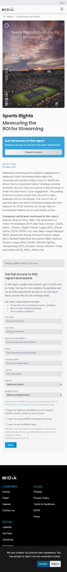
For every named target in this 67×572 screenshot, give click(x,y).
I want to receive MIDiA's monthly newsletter (29, 419)
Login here (33, 263)
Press (37, 516)
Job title (8, 370)
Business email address (15, 338)
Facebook (7, 539)
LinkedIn (7, 527)
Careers (6, 504)
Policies (38, 491)
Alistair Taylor (9, 164)
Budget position (11, 391)
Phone (7, 349)
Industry (8, 380)
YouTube (7, 533)
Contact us (8, 510)
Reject (55, 563)
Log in (62, 3)
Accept (43, 563)
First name (9, 317)
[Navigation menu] (62, 9)
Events (6, 491)
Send (10, 445)
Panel (5, 498)
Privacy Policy (21, 404)
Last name (9, 328)
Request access (33, 152)
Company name (11, 359)
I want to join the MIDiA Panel (21, 424)
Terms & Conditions (44, 504)
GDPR (7, 404)
